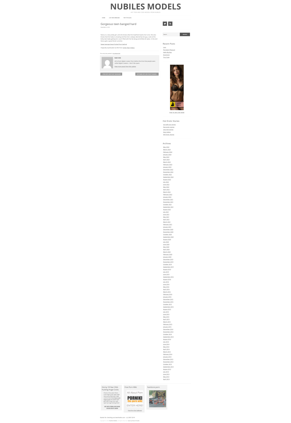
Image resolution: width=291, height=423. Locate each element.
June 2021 (166, 214)
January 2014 (167, 357)
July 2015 (166, 312)
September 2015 (168, 307)
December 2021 (168, 199)
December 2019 (168, 259)
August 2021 (167, 209)
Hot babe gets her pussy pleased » (147, 74)
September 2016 (168, 277)
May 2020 (166, 247)
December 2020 (168, 229)
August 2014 (167, 339)
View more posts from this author (125, 66)
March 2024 (167, 149)
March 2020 (167, 252)
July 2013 (166, 372)
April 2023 (166, 159)
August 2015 (167, 309)
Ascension (166, 55)
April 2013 (166, 379)
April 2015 (166, 319)
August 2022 (167, 179)
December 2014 (168, 329)
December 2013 (168, 359)
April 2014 (166, 349)
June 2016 (166, 284)
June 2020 (166, 244)
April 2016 (166, 289)
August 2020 (167, 239)
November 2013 (168, 362)
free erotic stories (168, 127)
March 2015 (167, 322)
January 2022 (167, 197)
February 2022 (167, 194)
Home (103, 17)
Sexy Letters (167, 132)
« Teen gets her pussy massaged (111, 74)
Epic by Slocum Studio (133, 420)
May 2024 (166, 147)
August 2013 (167, 369)
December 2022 (168, 169)
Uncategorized (116, 53)
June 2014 (166, 344)
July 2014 (166, 342)
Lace (164, 47)
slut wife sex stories (169, 125)
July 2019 (166, 272)
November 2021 (168, 202)
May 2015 (166, 317)
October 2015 (167, 304)
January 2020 (167, 257)
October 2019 (167, 264)
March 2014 (167, 352)
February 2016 (167, 294)
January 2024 (167, 154)
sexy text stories (168, 130)
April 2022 (166, 189)
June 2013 (166, 374)
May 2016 (166, 287)
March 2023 (167, 162)
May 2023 (166, 157)
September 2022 (168, 177)
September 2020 (168, 237)
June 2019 (166, 274)
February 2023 (167, 164)
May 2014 (166, 347)
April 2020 (166, 249)
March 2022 (167, 192)
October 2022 (167, 174)
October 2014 (167, 334)
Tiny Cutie (166, 57)
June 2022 (166, 184)
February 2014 (167, 354)
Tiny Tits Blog (127, 17)
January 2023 (167, 167)
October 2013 (167, 364)
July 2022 (166, 182)
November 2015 (168, 302)
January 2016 (167, 297)
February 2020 (167, 254)
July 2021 (166, 212)
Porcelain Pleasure (169, 50)
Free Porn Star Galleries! (135, 410)
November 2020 (168, 232)
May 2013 (166, 377)
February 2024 (167, 152)
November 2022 (168, 172)
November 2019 (168, 262)
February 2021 (167, 224)
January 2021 (167, 227)
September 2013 (168, 367)
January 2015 (167, 327)
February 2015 (167, 324)
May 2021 (166, 217)
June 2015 (166, 314)
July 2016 (166, 282)
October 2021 (167, 204)
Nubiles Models (145, 6)
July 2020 (166, 242)
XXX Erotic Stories (168, 135)
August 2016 (167, 279)
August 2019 (167, 269)
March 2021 (167, 222)
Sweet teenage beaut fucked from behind (114, 44)
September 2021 (168, 207)
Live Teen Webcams (114, 17)
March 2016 (167, 292)
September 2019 (168, 267)
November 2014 (168, 332)
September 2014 (168, 337)
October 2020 (167, 234)
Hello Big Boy (167, 52)
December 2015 (168, 299)
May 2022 (166, 187)
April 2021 (166, 219)
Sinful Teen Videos (129, 48)
